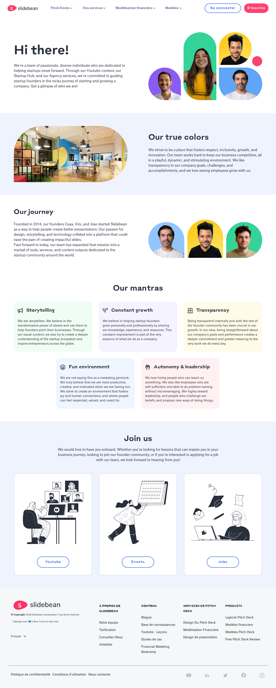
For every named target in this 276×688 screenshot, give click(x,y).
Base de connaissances (158, 624)
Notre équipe (108, 622)
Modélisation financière (200, 630)
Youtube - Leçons (154, 632)
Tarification (107, 630)
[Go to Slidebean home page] (23, 8)
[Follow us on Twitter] (225, 677)
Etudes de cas (151, 639)
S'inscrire (256, 8)
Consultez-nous (111, 637)
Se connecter (222, 8)
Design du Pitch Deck (199, 622)
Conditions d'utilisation (69, 674)
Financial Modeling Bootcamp (155, 649)
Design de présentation (200, 637)
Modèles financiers (239, 624)
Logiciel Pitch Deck (239, 617)
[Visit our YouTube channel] (188, 677)
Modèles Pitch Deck (239, 632)
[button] (61, 8)
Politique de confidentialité (30, 674)
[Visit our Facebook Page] (243, 677)
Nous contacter (99, 674)
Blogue (146, 617)
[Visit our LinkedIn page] (207, 677)
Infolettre (105, 644)
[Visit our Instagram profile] (262, 677)
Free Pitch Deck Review (242, 639)
